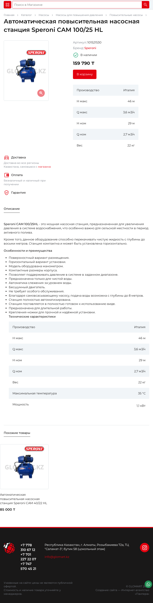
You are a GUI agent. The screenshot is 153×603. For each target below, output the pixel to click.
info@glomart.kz (57, 557)
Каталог (26, 15)
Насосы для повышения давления (79, 15)
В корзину (85, 74)
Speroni (90, 48)
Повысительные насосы (126, 15)
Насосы (44, 15)
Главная (9, 15)
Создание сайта (106, 590)
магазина (44, 166)
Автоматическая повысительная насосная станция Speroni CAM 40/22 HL (24, 499)
